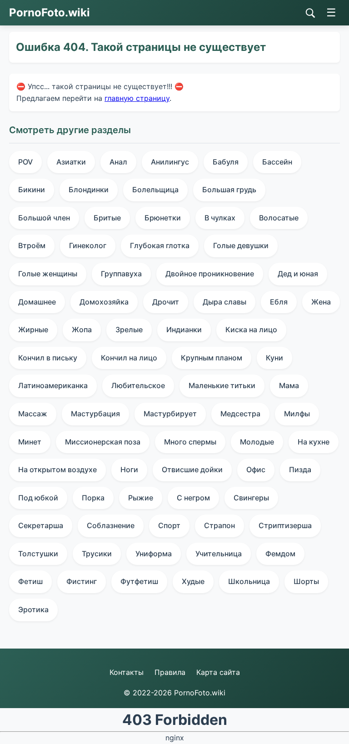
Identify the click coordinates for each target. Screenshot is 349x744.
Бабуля (226, 161)
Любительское (138, 385)
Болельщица (155, 189)
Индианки (184, 329)
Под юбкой (38, 497)
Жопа (82, 329)
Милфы (297, 413)
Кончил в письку (47, 357)
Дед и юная (298, 273)
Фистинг (81, 581)
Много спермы (190, 441)
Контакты (127, 672)
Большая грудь (229, 189)
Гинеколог (87, 245)
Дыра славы (224, 301)
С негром (193, 497)
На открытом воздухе (57, 469)
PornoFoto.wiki (49, 12)
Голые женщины (47, 273)
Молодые (257, 441)
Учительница (218, 553)
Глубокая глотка (159, 245)
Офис (255, 469)
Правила (170, 672)
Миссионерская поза (102, 441)
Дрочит (165, 301)
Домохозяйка (104, 301)
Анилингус (170, 161)
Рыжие (140, 497)
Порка (93, 497)
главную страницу (137, 98)
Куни (274, 357)
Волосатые (279, 217)
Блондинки (89, 189)
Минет (29, 441)
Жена (321, 301)
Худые (193, 581)
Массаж (32, 413)
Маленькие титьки (222, 385)
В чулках (219, 217)
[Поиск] (310, 13)
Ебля (279, 301)
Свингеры (251, 497)
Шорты (306, 581)
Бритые (107, 217)
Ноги (129, 469)
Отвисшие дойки (192, 469)
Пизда (300, 469)
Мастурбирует (170, 413)
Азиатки (71, 161)
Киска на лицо (251, 329)
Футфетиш (139, 581)
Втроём (31, 245)
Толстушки (38, 553)
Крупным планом (211, 357)
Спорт (169, 525)
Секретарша (40, 525)
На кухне (313, 441)
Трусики (97, 553)
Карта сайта (218, 672)
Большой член (44, 217)
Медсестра (240, 413)
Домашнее (37, 301)
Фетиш (30, 581)
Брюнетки (163, 217)
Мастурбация (95, 413)
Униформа (153, 553)
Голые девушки (241, 245)
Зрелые (129, 329)
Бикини (31, 189)
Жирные (33, 329)
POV (25, 161)
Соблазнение (111, 525)
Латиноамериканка (53, 385)
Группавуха (121, 273)
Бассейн (277, 161)
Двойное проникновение (209, 273)
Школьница (249, 581)
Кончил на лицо (129, 357)
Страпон (219, 525)
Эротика (33, 609)
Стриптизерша (285, 525)
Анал (118, 161)
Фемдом (280, 553)
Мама (289, 385)
